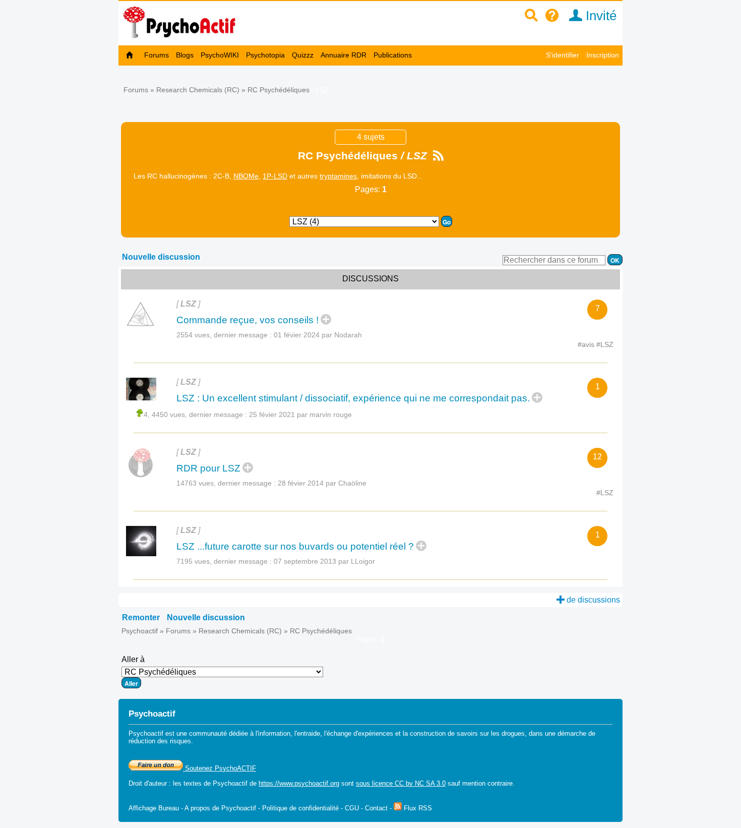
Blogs (185, 55)
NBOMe (246, 176)
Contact (376, 808)
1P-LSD (275, 176)
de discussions (592, 600)
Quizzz (303, 55)
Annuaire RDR (343, 55)
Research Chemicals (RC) (197, 90)
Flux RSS (417, 808)
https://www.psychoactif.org (299, 783)
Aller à (133, 659)
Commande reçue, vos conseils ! (247, 320)
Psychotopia (265, 55)
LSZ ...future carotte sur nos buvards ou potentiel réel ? (295, 546)
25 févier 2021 (300, 414)
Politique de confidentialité (300, 808)
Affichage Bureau (154, 808)
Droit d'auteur (148, 783)
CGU (352, 808)
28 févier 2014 (322, 483)
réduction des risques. (161, 741)
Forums (156, 55)
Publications (393, 55)
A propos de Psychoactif (220, 808)
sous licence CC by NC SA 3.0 (401, 783)
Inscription (602, 55)
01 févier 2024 (318, 335)
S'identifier (562, 55)
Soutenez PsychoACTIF (219, 768)
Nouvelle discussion (161, 257)
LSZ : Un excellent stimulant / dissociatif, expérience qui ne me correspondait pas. (353, 398)
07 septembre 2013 (324, 561)
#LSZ (604, 344)
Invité (599, 16)
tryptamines (338, 176)
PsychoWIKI (220, 55)
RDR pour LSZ (208, 468)
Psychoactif (139, 631)
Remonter (141, 617)
